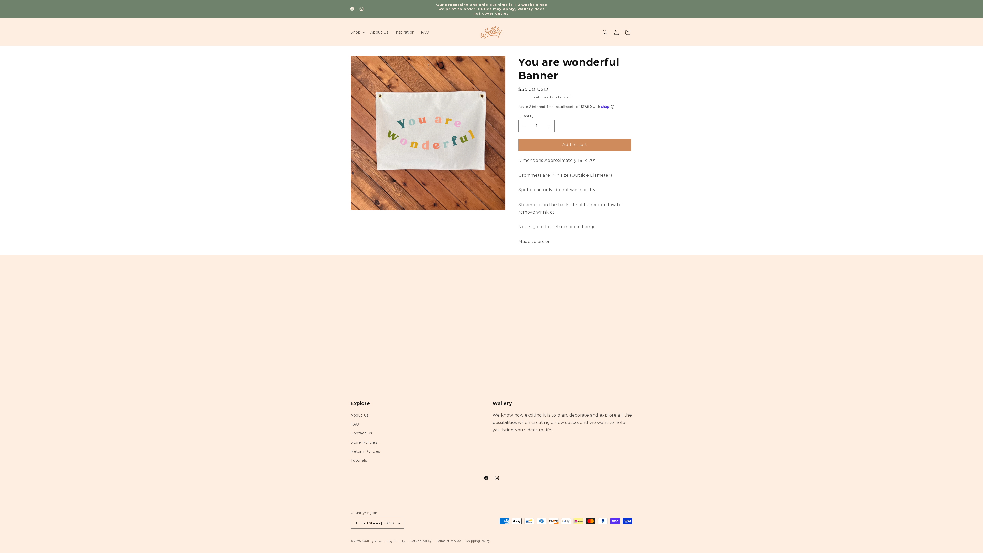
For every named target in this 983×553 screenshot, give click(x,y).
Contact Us (361, 433)
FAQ (355, 424)
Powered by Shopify (390, 541)
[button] (357, 32)
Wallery (368, 541)
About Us (360, 415)
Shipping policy (478, 541)
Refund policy (421, 541)
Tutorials (359, 460)
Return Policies (365, 451)
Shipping (525, 97)
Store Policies (364, 442)
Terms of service (448, 541)
